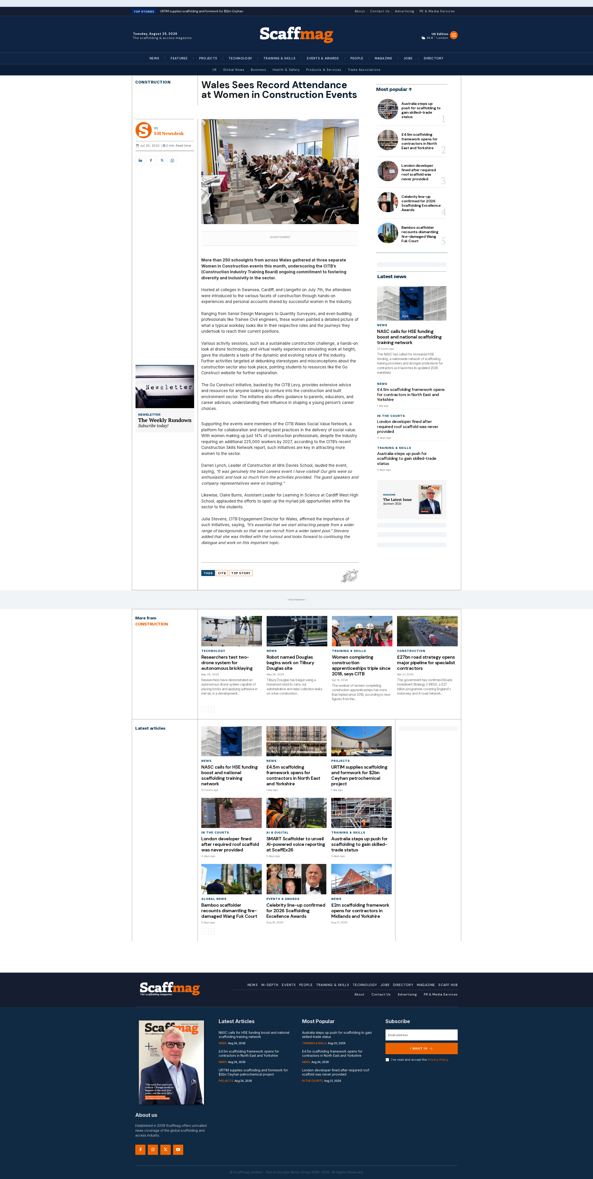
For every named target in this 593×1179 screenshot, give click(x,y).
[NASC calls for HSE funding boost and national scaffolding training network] (411, 303)
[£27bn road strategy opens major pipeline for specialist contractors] (427, 631)
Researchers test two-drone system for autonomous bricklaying (226, 662)
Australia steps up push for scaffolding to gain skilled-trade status (421, 110)
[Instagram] (153, 1149)
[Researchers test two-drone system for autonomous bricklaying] (231, 631)
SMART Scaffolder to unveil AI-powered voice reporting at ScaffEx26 (295, 844)
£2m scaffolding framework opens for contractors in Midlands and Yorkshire (360, 910)
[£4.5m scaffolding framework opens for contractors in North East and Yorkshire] (388, 140)
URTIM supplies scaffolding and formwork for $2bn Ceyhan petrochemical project (359, 775)
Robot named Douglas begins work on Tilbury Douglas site (290, 662)
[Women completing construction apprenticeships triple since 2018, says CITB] (362, 631)
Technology (213, 650)
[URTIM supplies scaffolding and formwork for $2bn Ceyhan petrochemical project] (361, 741)
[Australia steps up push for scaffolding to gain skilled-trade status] (388, 109)
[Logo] (296, 34)
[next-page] (211, 709)
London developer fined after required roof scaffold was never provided (418, 172)
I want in (418, 1048)
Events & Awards (283, 898)
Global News (214, 898)
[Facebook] (150, 160)
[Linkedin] (140, 160)
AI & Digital (277, 832)
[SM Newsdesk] (145, 130)
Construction (152, 82)
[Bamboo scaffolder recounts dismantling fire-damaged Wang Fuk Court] (388, 233)
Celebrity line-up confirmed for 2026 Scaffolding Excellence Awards (421, 203)
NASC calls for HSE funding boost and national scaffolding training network (409, 336)
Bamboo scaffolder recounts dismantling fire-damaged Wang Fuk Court (419, 234)
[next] (280, 12)
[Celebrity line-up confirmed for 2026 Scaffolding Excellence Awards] (388, 202)
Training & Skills (394, 447)
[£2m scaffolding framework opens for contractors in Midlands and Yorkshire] (361, 879)
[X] (161, 160)
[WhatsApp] (172, 160)
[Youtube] (178, 1149)
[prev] (273, 12)
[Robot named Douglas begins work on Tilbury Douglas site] (297, 631)
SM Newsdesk (169, 134)
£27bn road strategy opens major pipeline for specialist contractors (426, 662)
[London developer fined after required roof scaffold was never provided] (388, 171)
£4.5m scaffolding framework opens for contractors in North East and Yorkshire (419, 141)
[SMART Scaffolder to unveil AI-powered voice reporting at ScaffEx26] (296, 813)
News (382, 325)
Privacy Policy (438, 1059)
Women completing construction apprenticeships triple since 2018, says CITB (361, 665)
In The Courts (391, 415)
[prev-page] (204, 709)
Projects (340, 760)
